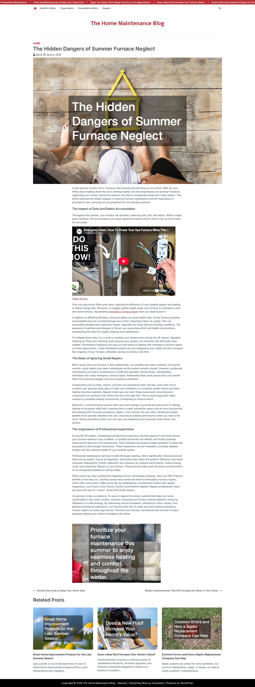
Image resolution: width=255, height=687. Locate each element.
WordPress (187, 683)
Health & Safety (48, 8)
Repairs (107, 8)
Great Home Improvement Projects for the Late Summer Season (202, 2)
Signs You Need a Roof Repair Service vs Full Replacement (78, 2)
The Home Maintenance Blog (127, 23)
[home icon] (35, 8)
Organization (67, 8)
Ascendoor (158, 683)
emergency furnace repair (123, 311)
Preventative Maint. (88, 8)
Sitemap (122, 683)
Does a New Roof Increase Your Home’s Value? (139, 2)
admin (39, 54)
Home (36, 43)
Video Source (79, 298)
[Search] (220, 8)
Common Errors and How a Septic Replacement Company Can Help (191, 656)
